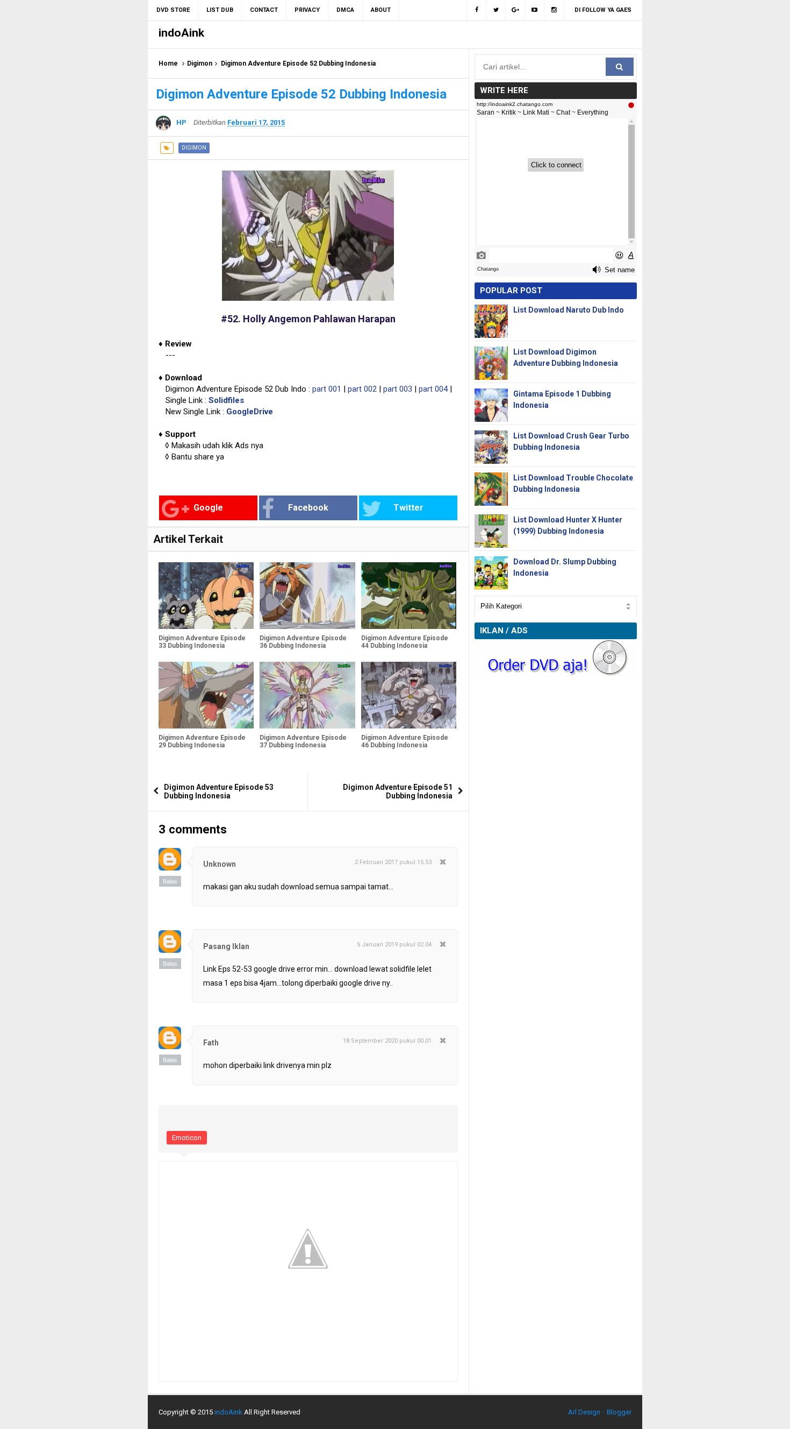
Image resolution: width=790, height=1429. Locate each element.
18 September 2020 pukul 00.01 (387, 1040)
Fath (211, 1042)
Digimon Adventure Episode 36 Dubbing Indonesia (303, 641)
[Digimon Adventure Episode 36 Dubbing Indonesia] (307, 595)
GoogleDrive (249, 411)
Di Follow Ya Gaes (602, 9)
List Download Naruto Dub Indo (568, 310)
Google (208, 508)
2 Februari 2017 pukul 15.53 (393, 862)
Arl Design (584, 1412)
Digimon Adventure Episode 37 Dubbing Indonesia (303, 741)
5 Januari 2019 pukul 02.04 (394, 944)
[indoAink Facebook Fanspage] (476, 10)
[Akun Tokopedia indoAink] (554, 10)
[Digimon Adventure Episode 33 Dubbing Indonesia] (206, 595)
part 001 (326, 389)
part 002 (362, 389)
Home (168, 63)
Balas (170, 881)
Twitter (408, 508)
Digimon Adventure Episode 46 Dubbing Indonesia (404, 741)
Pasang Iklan (226, 946)
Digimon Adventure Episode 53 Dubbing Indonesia (219, 791)
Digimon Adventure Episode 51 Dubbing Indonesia (398, 791)
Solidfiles (226, 400)
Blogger (619, 1412)
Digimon (199, 63)
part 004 (433, 389)
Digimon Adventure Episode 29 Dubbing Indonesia (202, 741)
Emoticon (187, 1138)
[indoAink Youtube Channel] (534, 10)
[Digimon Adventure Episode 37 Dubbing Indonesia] (307, 695)
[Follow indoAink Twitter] (496, 10)
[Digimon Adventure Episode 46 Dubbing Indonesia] (408, 695)
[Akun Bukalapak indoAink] (515, 10)
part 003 (397, 389)
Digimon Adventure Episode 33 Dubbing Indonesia (202, 641)
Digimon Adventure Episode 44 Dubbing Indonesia (404, 641)
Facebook (308, 508)
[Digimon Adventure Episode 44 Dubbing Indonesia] (408, 595)
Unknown (219, 864)
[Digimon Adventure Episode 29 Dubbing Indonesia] (206, 695)
